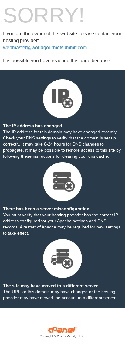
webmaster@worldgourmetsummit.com (45, 47)
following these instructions (29, 156)
